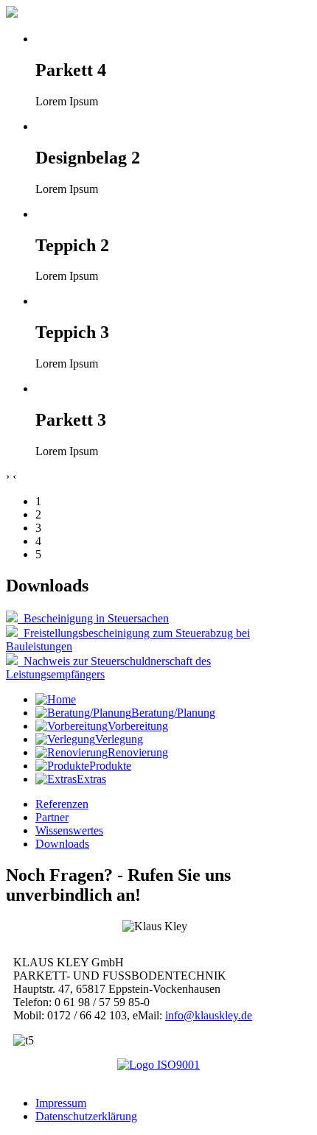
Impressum (60, 1103)
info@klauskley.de (208, 1015)
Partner (52, 817)
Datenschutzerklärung (86, 1116)
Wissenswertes (69, 830)
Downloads (62, 843)
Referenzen (61, 804)
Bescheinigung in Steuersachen (93, 618)
